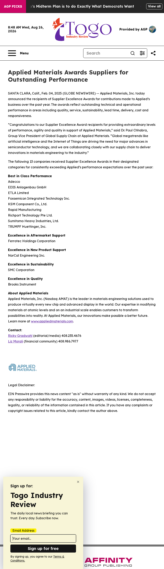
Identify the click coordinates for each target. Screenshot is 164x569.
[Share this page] (153, 53)
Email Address (23, 530)
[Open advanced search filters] (142, 53)
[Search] (132, 53)
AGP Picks (13, 6)
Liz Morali (15, 341)
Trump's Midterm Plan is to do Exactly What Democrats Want (77, 6)
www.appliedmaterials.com (52, 321)
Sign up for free (43, 548)
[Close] (78, 482)
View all (154, 6)
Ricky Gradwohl (20, 336)
